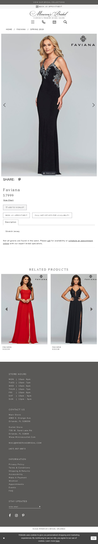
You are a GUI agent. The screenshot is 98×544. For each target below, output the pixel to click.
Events (12, 488)
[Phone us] (43, 22)
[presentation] (24, 309)
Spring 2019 (37, 29)
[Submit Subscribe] (40, 506)
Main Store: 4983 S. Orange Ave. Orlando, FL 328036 (20, 418)
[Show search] (65, 22)
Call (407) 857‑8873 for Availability (52, 215)
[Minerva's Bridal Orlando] (49, 14)
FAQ (11, 491)
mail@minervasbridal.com (25, 443)
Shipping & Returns (19, 471)
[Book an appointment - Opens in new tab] (54, 22)
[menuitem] (32, 22)
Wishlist (13, 481)
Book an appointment (16, 215)
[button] (32, 22)
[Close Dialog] (4, 538)
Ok (93, 538)
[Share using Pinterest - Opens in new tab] (19, 180)
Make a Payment (18, 478)
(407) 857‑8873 (17, 449)
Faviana (21, 29)
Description (10, 222)
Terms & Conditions (19, 468)
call (49, 241)
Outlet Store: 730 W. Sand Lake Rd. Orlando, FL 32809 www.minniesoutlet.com (22, 432)
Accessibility (16, 474)
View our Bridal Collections (49, 2)
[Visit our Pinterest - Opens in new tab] (23, 515)
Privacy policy (16, 465)
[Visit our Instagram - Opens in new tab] (16, 515)
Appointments (16, 484)
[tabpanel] (49, 105)
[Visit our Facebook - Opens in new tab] (10, 515)
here (57, 541)
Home (9, 29)
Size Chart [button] (8, 200)
